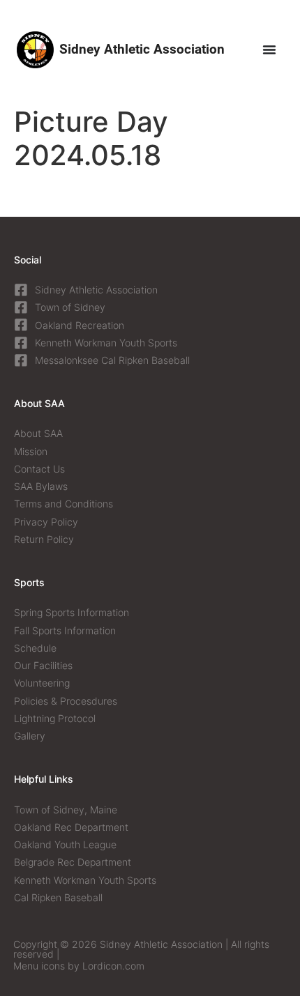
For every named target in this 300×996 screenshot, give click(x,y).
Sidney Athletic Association (142, 49)
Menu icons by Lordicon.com (78, 966)
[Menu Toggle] (269, 49)
